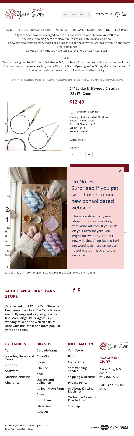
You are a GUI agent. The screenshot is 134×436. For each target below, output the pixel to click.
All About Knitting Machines (80, 390)
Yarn (9, 29)
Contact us (103, 14)
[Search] (88, 14)
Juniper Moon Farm (50, 388)
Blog (71, 356)
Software (78, 29)
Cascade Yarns (47, 350)
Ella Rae (42, 368)
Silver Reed (44, 406)
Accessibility (21, 429)
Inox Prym (44, 400)
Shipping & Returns (81, 377)
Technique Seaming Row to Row (82, 398)
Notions (61, 29)
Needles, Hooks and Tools (33, 29)
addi (40, 374)
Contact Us (76, 362)
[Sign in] (117, 14)
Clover (41, 394)
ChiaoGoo (43, 356)
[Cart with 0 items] (124, 14)
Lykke (41, 362)
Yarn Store (75, 350)
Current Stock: (78, 140)
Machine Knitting (98, 29)
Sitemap (74, 406)
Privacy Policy (77, 383)
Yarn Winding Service (77, 369)
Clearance (121, 29)
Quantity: (74, 147)
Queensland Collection (45, 381)
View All (42, 412)
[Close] (120, 171)
